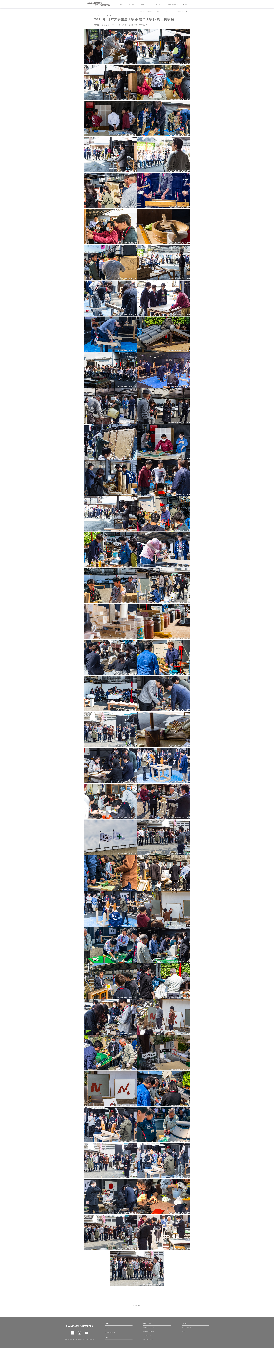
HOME (121, 4)
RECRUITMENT (148, 1340)
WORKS (131, 4)
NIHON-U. (185, 1332)
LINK (185, 4)
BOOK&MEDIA (173, 4)
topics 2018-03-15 (177, 12)
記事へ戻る (137, 1305)
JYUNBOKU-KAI (186, 1328)
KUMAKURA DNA (148, 1328)
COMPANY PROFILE (149, 1332)
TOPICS (158, 4)
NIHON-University (162, 12)
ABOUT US (144, 4)
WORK (107, 1328)
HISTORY (148, 1336)
